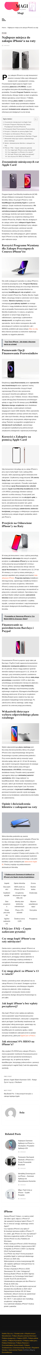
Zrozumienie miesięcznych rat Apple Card (17, 122)
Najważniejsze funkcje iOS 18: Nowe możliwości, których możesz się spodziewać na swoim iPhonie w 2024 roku (20, 1293)
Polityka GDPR (22, 1338)
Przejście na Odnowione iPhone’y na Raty (17, 134)
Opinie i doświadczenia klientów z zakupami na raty (19, 144)
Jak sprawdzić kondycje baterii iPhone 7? (19, 1221)
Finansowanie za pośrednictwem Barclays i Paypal (20, 136)
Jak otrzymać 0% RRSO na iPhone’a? (19, 156)
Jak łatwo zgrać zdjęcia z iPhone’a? (17, 1218)
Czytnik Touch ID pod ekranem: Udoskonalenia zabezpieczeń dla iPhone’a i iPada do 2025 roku (20, 1281)
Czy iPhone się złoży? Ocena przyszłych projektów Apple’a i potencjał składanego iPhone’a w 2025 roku (19, 1256)
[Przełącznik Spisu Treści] (35, 119)
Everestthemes (7, 1352)
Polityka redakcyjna (30, 1340)
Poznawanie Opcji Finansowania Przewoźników (19, 129)
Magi (20, 13)
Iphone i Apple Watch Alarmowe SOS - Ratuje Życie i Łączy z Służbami (20, 1081)
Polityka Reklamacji (8, 1343)
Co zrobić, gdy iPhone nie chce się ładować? (20, 1234)
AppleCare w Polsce (27, 1035)
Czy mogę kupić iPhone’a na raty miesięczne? (21, 150)
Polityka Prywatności (15, 1340)
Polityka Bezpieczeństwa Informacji (24, 1336)
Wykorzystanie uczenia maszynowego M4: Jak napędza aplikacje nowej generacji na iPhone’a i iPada (19, 1263)
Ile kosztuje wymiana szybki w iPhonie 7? (19, 1231)
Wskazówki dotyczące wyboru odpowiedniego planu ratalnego (19, 140)
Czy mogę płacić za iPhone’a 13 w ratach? (20, 152)
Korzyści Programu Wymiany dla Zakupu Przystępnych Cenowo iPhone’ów (17, 125)
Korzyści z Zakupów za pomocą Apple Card (18, 131)
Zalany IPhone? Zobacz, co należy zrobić (19, 1216)
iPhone (4, 33)
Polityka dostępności (9, 1338)
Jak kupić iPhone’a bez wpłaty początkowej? (21, 154)
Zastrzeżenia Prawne (16, 1350)
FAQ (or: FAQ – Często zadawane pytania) (18, 148)
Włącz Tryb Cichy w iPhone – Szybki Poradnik (25, 1192)
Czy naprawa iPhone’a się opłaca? (16, 1229)
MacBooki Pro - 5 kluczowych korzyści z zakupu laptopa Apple (18, 1095)
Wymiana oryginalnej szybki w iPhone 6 (18, 1236)
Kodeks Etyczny (7, 1333)
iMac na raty (33, 329)
